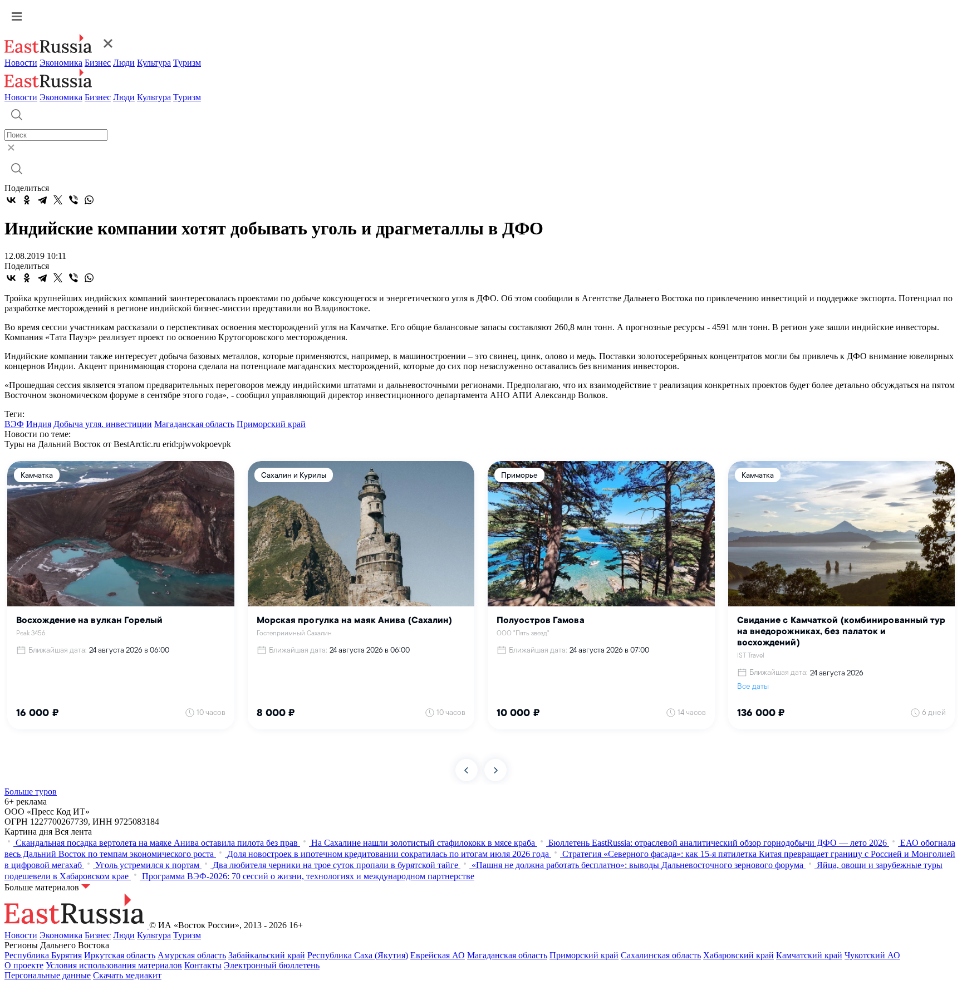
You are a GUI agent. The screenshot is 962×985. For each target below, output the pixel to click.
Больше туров (30, 791)
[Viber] (73, 200)
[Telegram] (42, 200)
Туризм (187, 62)
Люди (124, 62)
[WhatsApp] (89, 200)
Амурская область (192, 955)
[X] (58, 200)
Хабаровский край (738, 955)
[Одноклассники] (26, 200)
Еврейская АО (437, 955)
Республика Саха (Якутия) (357, 955)
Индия (38, 424)
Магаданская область (194, 424)
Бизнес (98, 62)
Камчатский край (809, 955)
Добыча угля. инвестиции (102, 424)
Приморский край (271, 424)
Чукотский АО (872, 955)
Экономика (61, 62)
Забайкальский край (266, 955)
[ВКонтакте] (11, 200)
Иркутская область (119, 955)
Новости (20, 62)
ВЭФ (14, 424)
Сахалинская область (661, 955)
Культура (154, 62)
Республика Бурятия (43, 955)
